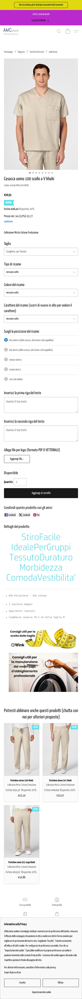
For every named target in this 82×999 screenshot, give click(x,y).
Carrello (57, 919)
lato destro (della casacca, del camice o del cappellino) (31, 350)
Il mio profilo (57, 905)
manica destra (15, 369)
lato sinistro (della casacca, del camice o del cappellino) (31, 340)
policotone (53, 52)
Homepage (8, 52)
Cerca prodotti (25, 905)
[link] (41, 20)
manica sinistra (15, 360)
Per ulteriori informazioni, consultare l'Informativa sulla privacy (30, 967)
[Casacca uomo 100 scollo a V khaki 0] (41, 114)
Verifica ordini (25, 919)
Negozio (21, 52)
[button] (41, 5)
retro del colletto (16, 379)
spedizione (8, 221)
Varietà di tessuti (37, 52)
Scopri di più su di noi (12, 972)
